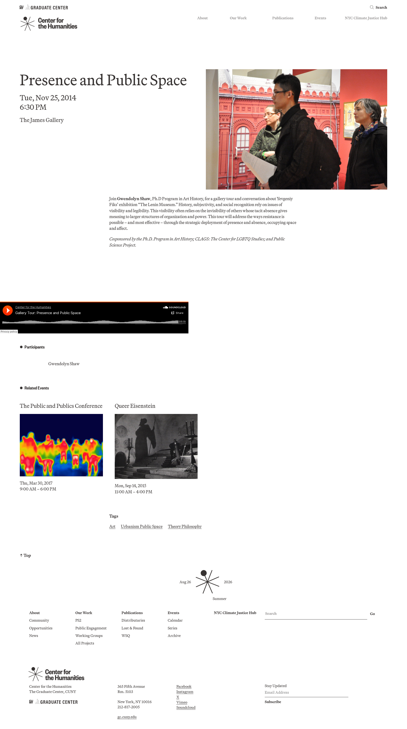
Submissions (325, 45)
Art (112, 526)
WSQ (276, 38)
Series (319, 32)
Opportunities (208, 32)
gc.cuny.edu (127, 716)
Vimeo (181, 702)
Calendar (322, 25)
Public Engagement (245, 38)
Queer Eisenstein (135, 405)
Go (372, 613)
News (201, 38)
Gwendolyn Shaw (64, 363)
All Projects (239, 52)
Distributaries (284, 25)
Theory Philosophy (185, 526)
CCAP (235, 32)
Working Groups (243, 45)
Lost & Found (283, 32)
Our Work (238, 18)
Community (207, 25)
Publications (282, 18)
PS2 (233, 25)
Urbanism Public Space (142, 526)
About (202, 18)
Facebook (183, 686)
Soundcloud (185, 707)
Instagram (184, 691)
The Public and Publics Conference (61, 405)
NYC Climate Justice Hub (366, 18)
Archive (321, 38)
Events (320, 18)
